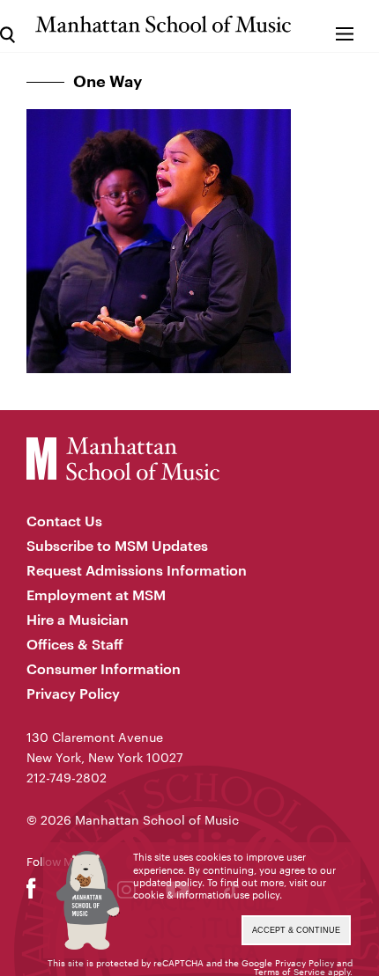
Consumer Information (103, 668)
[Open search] (7, 26)
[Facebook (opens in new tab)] (31, 892)
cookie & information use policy (206, 894)
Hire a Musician (77, 619)
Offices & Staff (74, 643)
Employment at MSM (96, 594)
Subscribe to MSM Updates (117, 545)
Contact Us (64, 520)
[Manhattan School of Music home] (162, 24)
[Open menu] (344, 26)
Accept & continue (296, 930)
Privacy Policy (73, 693)
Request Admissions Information (136, 569)
